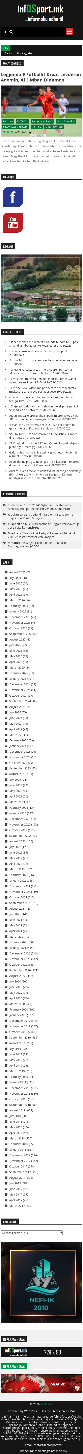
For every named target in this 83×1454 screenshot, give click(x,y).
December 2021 (19, 886)
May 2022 (15, 858)
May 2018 (15, 1127)
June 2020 (15, 987)
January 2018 (17, 1149)
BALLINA (8, 121)
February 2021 (18, 942)
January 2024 (17, 746)
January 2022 (17, 880)
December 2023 (19, 751)
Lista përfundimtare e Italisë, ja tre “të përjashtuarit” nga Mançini (40, 516)
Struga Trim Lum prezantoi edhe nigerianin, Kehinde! (43, 360)
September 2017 (20, 1172)
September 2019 (20, 1037)
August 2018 (17, 1110)
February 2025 (18, 673)
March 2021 (17, 936)
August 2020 (17, 976)
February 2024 (18, 740)
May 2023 (15, 791)
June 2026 (15, 583)
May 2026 (15, 589)
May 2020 (15, 992)
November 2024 (19, 690)
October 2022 (18, 830)
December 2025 (19, 617)
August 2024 (17, 707)
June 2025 (15, 651)
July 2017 (15, 1183)
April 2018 (15, 1133)
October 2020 (18, 964)
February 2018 (18, 1144)
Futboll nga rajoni (42, 121)
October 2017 (18, 1166)
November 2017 (19, 1161)
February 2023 (18, 807)
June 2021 (15, 920)
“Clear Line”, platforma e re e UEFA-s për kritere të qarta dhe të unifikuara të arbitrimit (42, 426)
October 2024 (18, 695)
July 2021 (15, 914)
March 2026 (17, 600)
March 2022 (17, 869)
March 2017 (17, 1206)
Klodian (13, 514)
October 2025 (18, 628)
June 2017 (15, 1189)
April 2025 (15, 662)
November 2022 (19, 824)
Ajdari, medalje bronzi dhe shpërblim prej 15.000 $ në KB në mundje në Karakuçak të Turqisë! (44, 417)
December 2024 (19, 684)
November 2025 (19, 622)
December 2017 (19, 1155)
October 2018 (18, 1099)
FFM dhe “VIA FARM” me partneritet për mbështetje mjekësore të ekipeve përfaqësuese (43, 389)
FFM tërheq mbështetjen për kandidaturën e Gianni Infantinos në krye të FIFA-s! (42, 380)
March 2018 (17, 1138)
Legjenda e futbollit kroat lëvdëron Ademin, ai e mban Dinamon (41, 77)
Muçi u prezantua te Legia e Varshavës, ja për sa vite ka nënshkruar (43, 525)
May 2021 (15, 925)
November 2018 (19, 1093)
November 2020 (19, 959)
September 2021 (20, 903)
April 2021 (15, 931)
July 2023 (15, 779)
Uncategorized (54, 126)
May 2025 (15, 656)
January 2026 (17, 611)
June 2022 (15, 852)
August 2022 (17, 841)
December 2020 (19, 953)
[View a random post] (5, 32)
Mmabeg (14, 543)
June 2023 (15, 785)
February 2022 (18, 875)
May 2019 (15, 1060)
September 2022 (20, 836)
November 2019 (19, 1026)
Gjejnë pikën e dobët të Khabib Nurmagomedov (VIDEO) (37, 544)
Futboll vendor (65, 121)
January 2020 (17, 1015)
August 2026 (17, 572)
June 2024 (15, 718)
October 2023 (18, 763)
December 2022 (19, 819)
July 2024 (15, 712)
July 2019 (15, 1049)
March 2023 (17, 802)
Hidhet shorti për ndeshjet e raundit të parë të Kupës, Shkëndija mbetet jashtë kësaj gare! (44, 343)
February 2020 (18, 1009)
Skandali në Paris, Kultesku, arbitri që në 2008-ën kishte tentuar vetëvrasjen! (41, 535)
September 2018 (20, 1105)
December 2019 (19, 1021)
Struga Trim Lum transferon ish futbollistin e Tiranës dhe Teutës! (43, 435)
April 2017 (15, 1200)
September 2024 (20, 701)
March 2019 (17, 1071)
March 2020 (17, 1004)
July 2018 (15, 1116)
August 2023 (17, 774)
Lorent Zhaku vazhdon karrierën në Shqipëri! (38, 351)
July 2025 (15, 645)
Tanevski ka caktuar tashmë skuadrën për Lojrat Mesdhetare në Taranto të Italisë (40, 371)
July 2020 (15, 981)
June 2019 (15, 1054)
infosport (7, 131)
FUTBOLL (22, 121)
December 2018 (19, 1088)
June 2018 (15, 1121)
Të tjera (36, 126)
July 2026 (15, 578)
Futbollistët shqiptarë (15, 126)
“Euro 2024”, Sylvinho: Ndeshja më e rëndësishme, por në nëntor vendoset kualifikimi (40, 507)
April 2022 (15, 864)
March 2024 (17, 735)
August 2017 (17, 1177)
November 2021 (19, 892)
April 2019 (15, 1065)
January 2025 (17, 679)
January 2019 (17, 1082)
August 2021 (17, 908)
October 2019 (18, 1032)
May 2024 (15, 723)
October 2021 (18, 897)
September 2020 (20, 970)
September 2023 (20, 768)
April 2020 (15, 998)
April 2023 (15, 796)
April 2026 (15, 594)
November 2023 (19, 757)
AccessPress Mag (63, 1411)
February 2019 (18, 1077)
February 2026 (18, 606)
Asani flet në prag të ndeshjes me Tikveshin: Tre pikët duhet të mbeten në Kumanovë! (44, 463)
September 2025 (20, 634)
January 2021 (17, 948)
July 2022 (15, 847)
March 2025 (17, 667)
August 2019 (17, 1043)
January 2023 (17, 813)
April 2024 (15, 729)
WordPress (31, 1411)
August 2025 (17, 639)
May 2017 (15, 1194)
